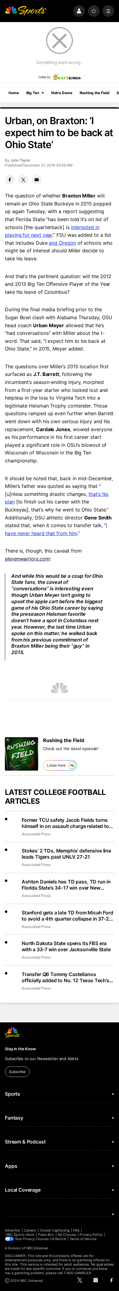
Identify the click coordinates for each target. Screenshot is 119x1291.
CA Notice (58, 1239)
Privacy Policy (91, 1234)
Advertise (12, 1230)
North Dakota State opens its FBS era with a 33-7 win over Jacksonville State (66, 946)
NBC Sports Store (20, 1234)
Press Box (46, 1234)
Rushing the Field (95, 92)
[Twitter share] (23, 180)
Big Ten (32, 92)
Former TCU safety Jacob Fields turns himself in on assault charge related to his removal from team (65, 823)
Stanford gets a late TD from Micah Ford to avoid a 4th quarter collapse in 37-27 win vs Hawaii (67, 916)
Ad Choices (67, 1234)
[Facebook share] (10, 180)
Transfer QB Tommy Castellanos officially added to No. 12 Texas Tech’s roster (65, 977)
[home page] (25, 11)
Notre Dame (61, 92)
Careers (30, 1230)
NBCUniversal (37, 1248)
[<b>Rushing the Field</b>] (21, 754)
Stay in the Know (20, 1048)
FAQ (76, 1230)
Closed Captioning (55, 1230)
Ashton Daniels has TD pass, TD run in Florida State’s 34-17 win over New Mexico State (66, 885)
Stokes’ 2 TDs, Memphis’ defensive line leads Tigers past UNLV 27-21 (66, 854)
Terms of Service (83, 1239)
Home (14, 92)
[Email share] (36, 180)
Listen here (56, 765)
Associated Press (36, 834)
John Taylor (20, 160)
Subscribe (17, 1071)
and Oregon (62, 243)
